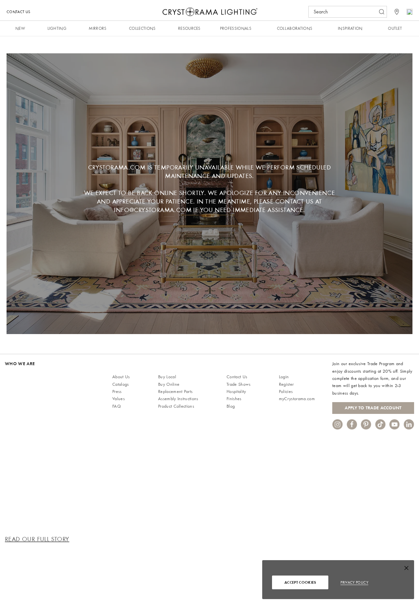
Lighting (57, 28)
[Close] (406, 569)
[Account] (409, 12)
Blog (231, 406)
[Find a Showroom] (396, 12)
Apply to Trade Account (373, 408)
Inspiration (350, 28)
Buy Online (168, 384)
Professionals (235, 28)
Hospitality (236, 391)
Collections (142, 28)
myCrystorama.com (297, 398)
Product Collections (176, 406)
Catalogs (120, 384)
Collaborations (294, 28)
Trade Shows (239, 384)
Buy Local (167, 377)
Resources (189, 28)
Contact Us (18, 11)
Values (118, 398)
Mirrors (97, 28)
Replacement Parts (175, 391)
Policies (286, 391)
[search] (344, 12)
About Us (121, 377)
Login (284, 377)
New (20, 28)
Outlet (395, 28)
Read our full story (37, 539)
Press (117, 391)
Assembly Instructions (178, 398)
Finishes (234, 398)
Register (286, 384)
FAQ (116, 406)
